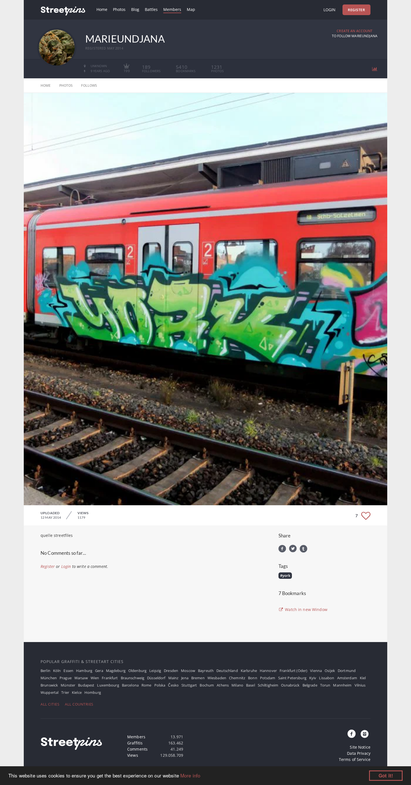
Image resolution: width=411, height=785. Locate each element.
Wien (95, 677)
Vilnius (360, 685)
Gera (99, 670)
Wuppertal (49, 692)
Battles (151, 9)
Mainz (173, 677)
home (46, 85)
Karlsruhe (249, 670)
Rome (146, 685)
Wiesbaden (216, 677)
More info (190, 775)
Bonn (252, 677)
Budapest (86, 685)
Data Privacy (358, 753)
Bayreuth (206, 670)
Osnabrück (290, 685)
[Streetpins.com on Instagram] (364, 734)
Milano (237, 685)
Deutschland (227, 670)
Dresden (171, 670)
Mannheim (342, 685)
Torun (325, 685)
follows (89, 85)
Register (356, 9)
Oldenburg (137, 670)
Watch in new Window (305, 609)
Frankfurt (110, 677)
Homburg (92, 692)
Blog (135, 9)
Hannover (268, 670)
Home (101, 9)
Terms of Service (354, 759)
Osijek (330, 670)
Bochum (207, 685)
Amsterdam (347, 677)
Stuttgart (189, 685)
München (49, 677)
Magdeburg (116, 670)
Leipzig (155, 670)
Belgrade (310, 685)
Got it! (386, 775)
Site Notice (360, 747)
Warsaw (81, 677)
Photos (119, 9)
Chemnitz (237, 677)
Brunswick (49, 685)
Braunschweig (133, 677)
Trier (65, 692)
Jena (184, 677)
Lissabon (326, 677)
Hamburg (84, 670)
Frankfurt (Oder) (293, 670)
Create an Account (354, 31)
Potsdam (267, 677)
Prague (66, 677)
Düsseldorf (156, 677)
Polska (160, 685)
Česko (173, 685)
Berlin (45, 670)
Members (172, 9)
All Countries (79, 704)
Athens (223, 685)
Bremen (198, 677)
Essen (68, 670)
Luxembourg (108, 685)
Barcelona (130, 685)
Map (191, 9)
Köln (57, 670)
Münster (68, 685)
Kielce (77, 692)
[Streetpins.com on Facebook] (352, 734)
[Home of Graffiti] (63, 9)
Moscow (188, 670)
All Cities (50, 704)
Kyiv (312, 677)
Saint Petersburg (292, 677)
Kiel (363, 677)
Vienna (316, 670)
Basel (250, 685)
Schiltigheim (268, 685)
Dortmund (347, 670)
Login (329, 9)
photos (66, 85)
